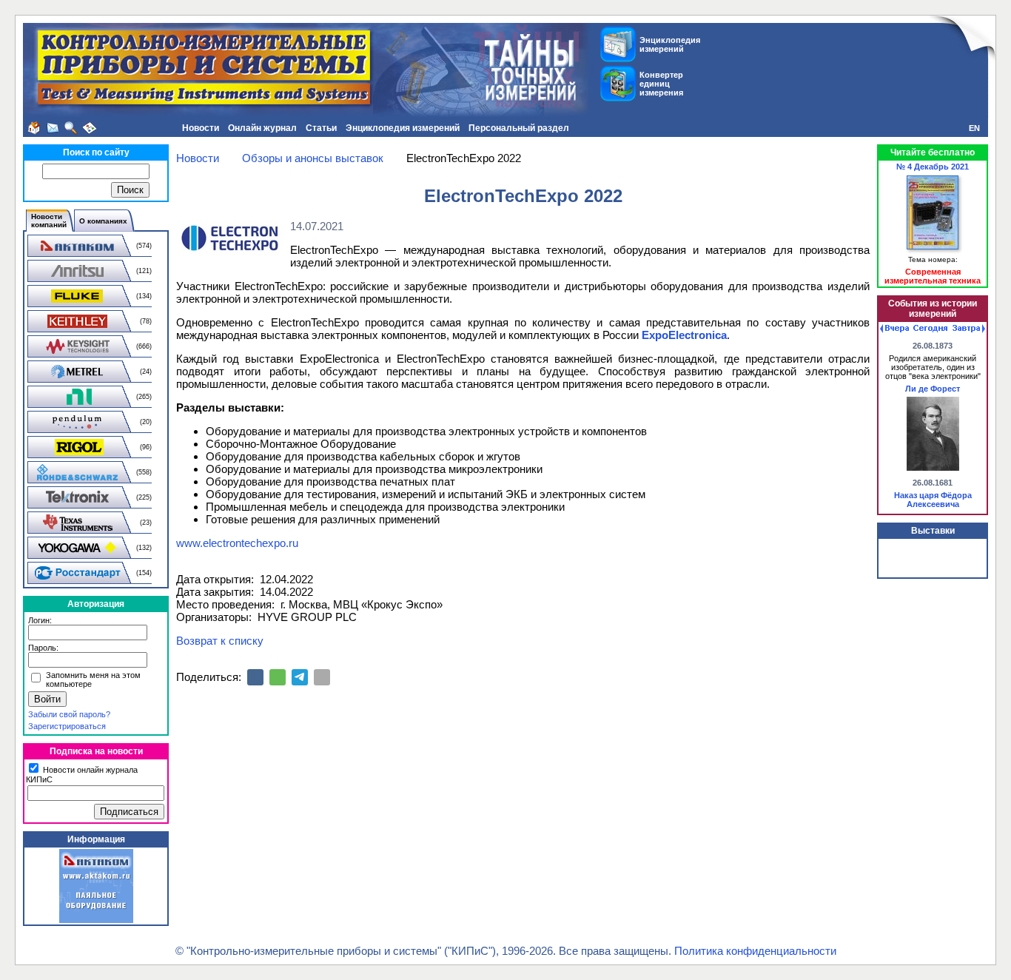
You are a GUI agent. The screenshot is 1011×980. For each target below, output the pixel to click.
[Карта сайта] (89, 128)
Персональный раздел (518, 128)
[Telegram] (300, 677)
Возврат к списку (219, 640)
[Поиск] (71, 128)
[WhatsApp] (277, 677)
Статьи (321, 128)
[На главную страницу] (34, 128)
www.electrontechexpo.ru (237, 543)
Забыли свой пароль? (69, 714)
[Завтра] (969, 328)
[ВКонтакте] (255, 677)
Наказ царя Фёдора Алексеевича (933, 500)
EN (974, 128)
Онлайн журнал (262, 128)
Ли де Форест (932, 388)
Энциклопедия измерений (403, 128)
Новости (200, 128)
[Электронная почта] (322, 677)
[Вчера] (894, 328)
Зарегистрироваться (67, 726)
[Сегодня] (930, 328)
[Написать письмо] (52, 128)
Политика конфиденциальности (755, 950)
